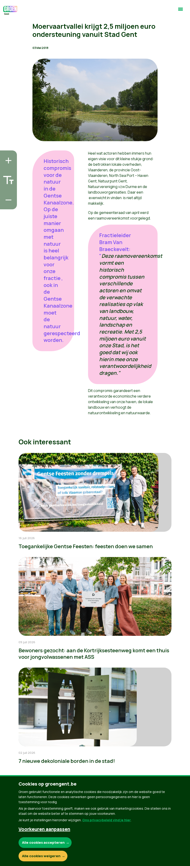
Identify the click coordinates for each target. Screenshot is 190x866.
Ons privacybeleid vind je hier (106, 820)
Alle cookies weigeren (41, 855)
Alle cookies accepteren (43, 842)
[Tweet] (7, 191)
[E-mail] (7, 204)
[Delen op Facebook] (7, 178)
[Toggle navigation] (180, 11)
